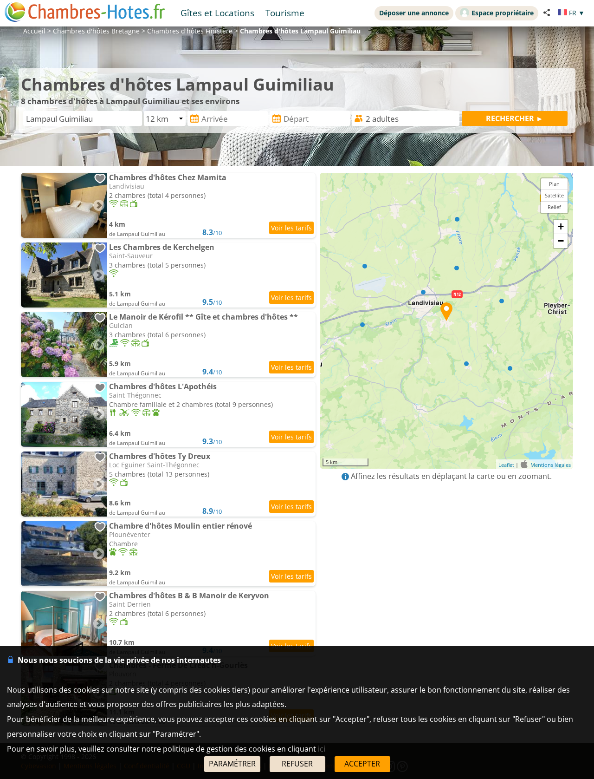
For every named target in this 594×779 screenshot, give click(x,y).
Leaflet (506, 464)
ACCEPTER (362, 764)
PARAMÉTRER (232, 764)
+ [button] (561, 226)
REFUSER (297, 764)
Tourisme (284, 13)
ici (321, 749)
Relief (554, 206)
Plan (554, 183)
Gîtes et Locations (217, 13)
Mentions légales (550, 464)
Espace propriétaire (502, 12)
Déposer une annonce (414, 12)
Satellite (554, 195)
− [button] (561, 241)
